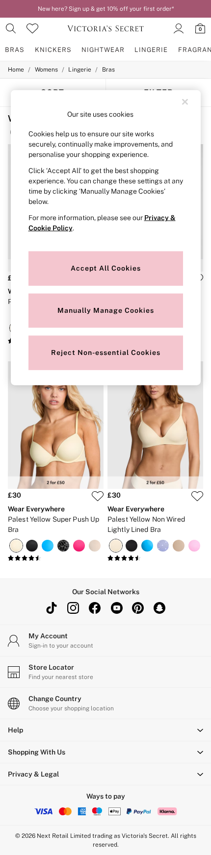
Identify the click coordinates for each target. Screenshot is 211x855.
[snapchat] (159, 608)
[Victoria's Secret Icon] (105, 28)
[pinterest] (138, 608)
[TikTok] (51, 608)
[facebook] (95, 608)
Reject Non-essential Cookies (105, 352)
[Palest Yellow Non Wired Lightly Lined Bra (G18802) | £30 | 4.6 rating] (155, 558)
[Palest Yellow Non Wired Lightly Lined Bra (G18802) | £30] (155, 425)
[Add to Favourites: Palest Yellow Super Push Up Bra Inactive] (98, 496)
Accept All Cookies (106, 268)
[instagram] (73, 608)
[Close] (185, 101)
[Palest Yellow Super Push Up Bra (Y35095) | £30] (56, 425)
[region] (106, 237)
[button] (105, 730)
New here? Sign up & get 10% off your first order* (106, 8)
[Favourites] (32, 28)
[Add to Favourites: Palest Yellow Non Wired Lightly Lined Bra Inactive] (197, 496)
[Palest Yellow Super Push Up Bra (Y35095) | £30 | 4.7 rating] (56, 558)
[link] (11, 28)
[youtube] (116, 608)
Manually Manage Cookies (105, 310)
